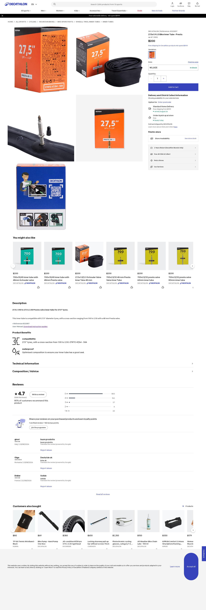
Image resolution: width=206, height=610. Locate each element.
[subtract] (151, 78)
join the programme (38, 427)
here (175, 127)
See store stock (190, 138)
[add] (163, 78)
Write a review (38, 394)
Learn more (175, 566)
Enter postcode (164, 102)
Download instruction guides (35, 326)
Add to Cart (173, 87)
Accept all (191, 566)
